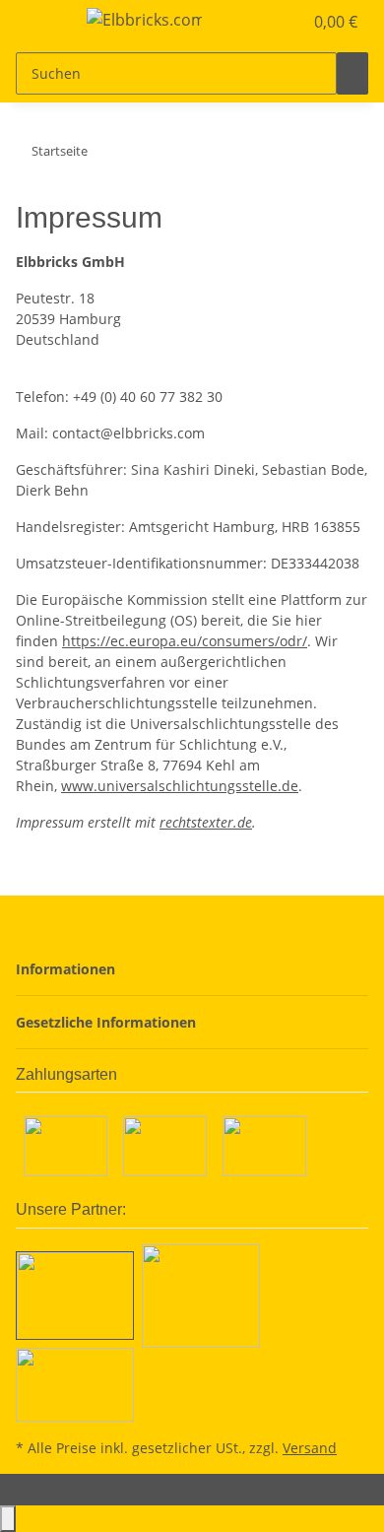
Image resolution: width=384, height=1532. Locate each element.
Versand (310, 1447)
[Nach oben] (8, 1518)
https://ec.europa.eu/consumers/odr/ (184, 641)
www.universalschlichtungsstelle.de (179, 785)
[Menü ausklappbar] (40, 22)
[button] (266, 21)
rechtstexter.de (206, 822)
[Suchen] (352, 73)
